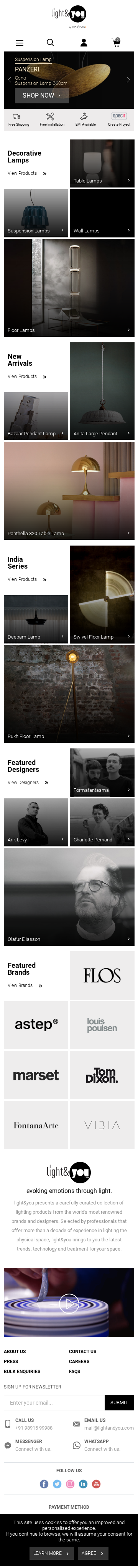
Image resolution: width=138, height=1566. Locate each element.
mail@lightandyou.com (109, 1428)
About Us (15, 1351)
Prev (9, 80)
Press (11, 1361)
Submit (119, 1402)
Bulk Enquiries (22, 1371)
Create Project (119, 124)
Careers (79, 1361)
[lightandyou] (69, 16)
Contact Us (82, 1351)
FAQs (74, 1371)
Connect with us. (33, 1449)
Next (128, 80)
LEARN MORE (48, 1553)
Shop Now (39, 95)
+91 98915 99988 (34, 1428)
